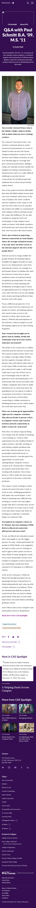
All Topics (4, 824)
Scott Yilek (19, 47)
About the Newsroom (8, 878)
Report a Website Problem (9, 888)
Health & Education (8, 798)
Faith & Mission (6, 795)
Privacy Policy (5, 895)
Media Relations (6, 882)
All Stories (5, 828)
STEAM (4, 802)
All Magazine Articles (8, 820)
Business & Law (6, 787)
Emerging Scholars (26, 718)
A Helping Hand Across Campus (15, 689)
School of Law (6, 854)
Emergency (5, 898)
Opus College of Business (12, 843)
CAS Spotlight (6, 647)
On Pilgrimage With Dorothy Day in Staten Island (26, 739)
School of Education (8, 851)
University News (7, 816)
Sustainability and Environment (11, 809)
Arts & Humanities (7, 780)
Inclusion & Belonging (8, 791)
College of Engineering (8, 847)
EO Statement (6, 890)
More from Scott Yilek (9, 642)
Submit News (5, 880)
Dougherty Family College (9, 862)
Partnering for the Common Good (8, 738)
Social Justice (6, 805)
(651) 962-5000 (6, 762)
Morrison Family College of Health (12, 858)
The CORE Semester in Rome (9, 719)
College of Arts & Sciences (9, 624)
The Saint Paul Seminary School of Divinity (14, 865)
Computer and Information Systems (12, 628)
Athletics (4, 784)
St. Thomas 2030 (7, 813)
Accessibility (5, 893)
